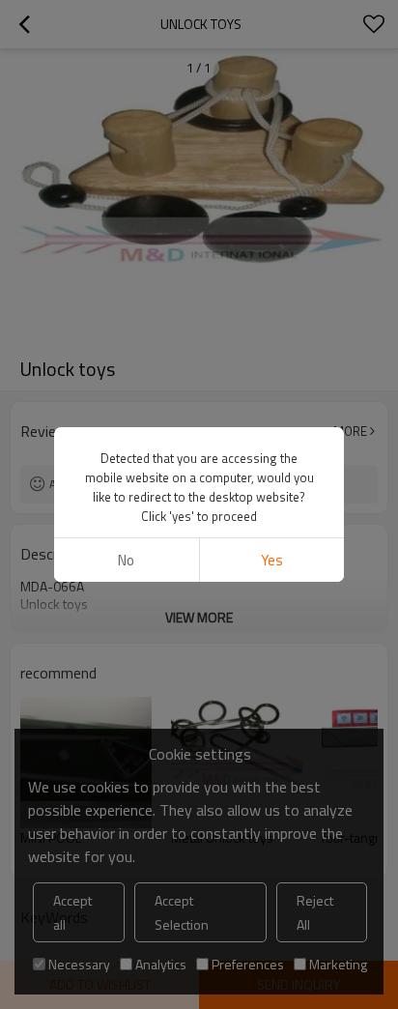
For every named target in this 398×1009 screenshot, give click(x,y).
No (126, 560)
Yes (272, 560)
